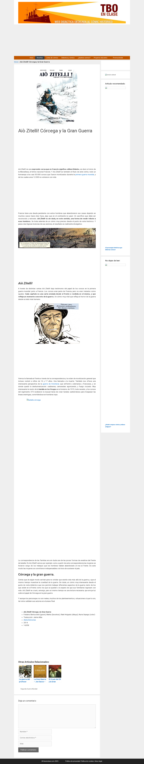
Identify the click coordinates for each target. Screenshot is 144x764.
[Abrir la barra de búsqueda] (127, 58)
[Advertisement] (72, 40)
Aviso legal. (98, 761)
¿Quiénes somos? (84, 58)
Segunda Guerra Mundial (29, 689)
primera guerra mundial (84, 174)
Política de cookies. (87, 761)
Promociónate (118, 58)
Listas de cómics (52, 58)
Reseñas (40, 58)
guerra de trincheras (51, 384)
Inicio (31, 58)
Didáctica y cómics (68, 58)
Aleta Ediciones (30, 620)
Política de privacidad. (72, 761)
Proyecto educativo (100, 58)
